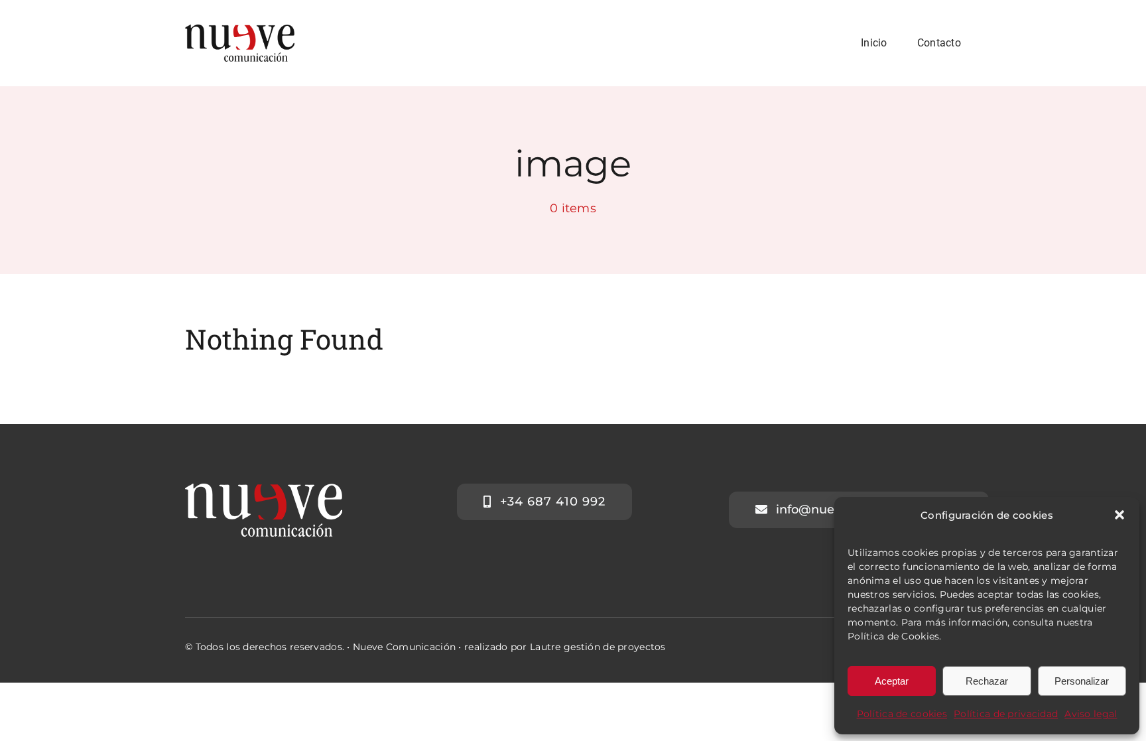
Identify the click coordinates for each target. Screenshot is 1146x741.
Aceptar (892, 681)
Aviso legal (1090, 714)
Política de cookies (902, 714)
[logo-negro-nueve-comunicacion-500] (239, 30)
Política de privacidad (1006, 714)
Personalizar (1081, 681)
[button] (1119, 514)
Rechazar (987, 681)
